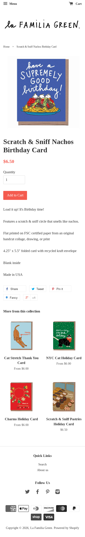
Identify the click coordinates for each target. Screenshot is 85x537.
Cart (78, 3)
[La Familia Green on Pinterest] (47, 492)
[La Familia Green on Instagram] (57, 492)
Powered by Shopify (66, 528)
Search (42, 464)
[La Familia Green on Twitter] (27, 492)
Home (6, 46)
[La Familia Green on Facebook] (37, 492)
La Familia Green (41, 528)
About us (42, 470)
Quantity (9, 172)
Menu (12, 3)
